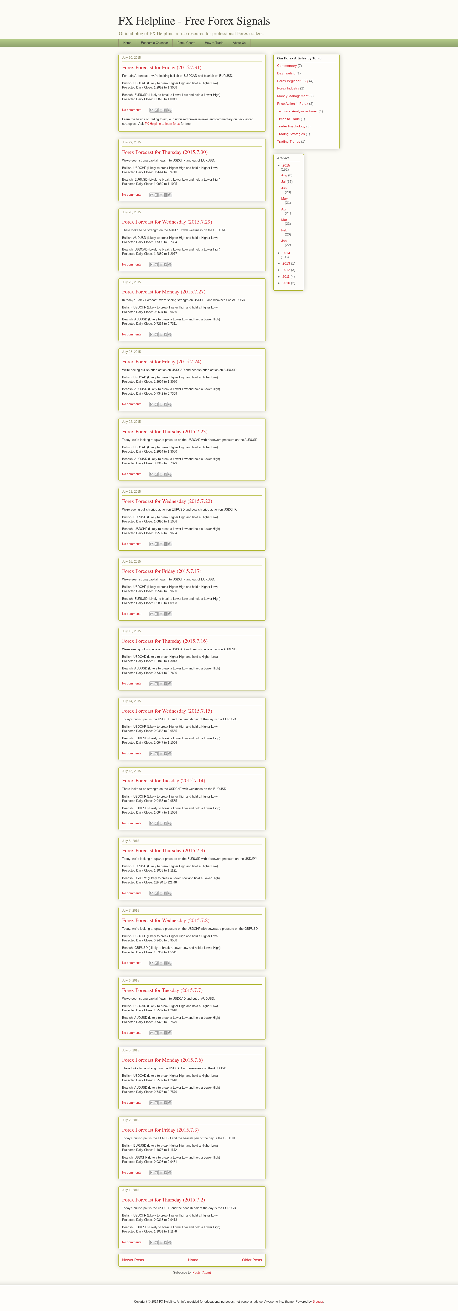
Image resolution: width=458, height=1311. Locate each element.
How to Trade (214, 43)
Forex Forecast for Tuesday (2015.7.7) (162, 990)
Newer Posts (133, 1260)
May (284, 198)
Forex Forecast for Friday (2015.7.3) (160, 1129)
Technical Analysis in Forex (297, 111)
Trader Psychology (291, 126)
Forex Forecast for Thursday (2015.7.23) (165, 431)
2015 (286, 165)
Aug (284, 175)
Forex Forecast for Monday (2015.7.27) (163, 291)
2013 (286, 263)
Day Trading (286, 73)
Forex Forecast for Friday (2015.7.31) (161, 67)
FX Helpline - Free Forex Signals (194, 20)
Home (127, 43)
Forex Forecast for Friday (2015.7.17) (161, 570)
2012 (286, 270)
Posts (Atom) (202, 1272)
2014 (286, 253)
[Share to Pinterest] (169, 110)
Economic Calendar (154, 43)
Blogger (318, 1301)
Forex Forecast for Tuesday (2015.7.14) (163, 780)
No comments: (132, 110)
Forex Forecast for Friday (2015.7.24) (161, 361)
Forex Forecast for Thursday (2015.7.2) (163, 1199)
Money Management (292, 96)
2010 (286, 283)
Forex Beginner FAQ (292, 81)
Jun (284, 188)
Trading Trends (288, 141)
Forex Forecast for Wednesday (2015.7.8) (165, 920)
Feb (284, 230)
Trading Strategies (291, 134)
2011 (286, 276)
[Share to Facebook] (165, 110)
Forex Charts (186, 43)
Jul (283, 181)
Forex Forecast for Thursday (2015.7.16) (165, 640)
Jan (284, 241)
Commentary (287, 66)
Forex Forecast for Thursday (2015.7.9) (163, 850)
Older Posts (252, 1260)
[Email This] (151, 110)
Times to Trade (288, 119)
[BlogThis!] (156, 110)
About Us (239, 43)
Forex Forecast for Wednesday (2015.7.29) (167, 221)
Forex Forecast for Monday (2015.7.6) (162, 1059)
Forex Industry (288, 88)
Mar (284, 220)
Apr (283, 209)
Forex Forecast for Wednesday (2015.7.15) (167, 710)
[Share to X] (160, 110)
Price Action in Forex (292, 103)
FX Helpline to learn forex (162, 123)
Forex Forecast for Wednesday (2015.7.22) (167, 500)
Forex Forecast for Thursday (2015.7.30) (165, 151)
